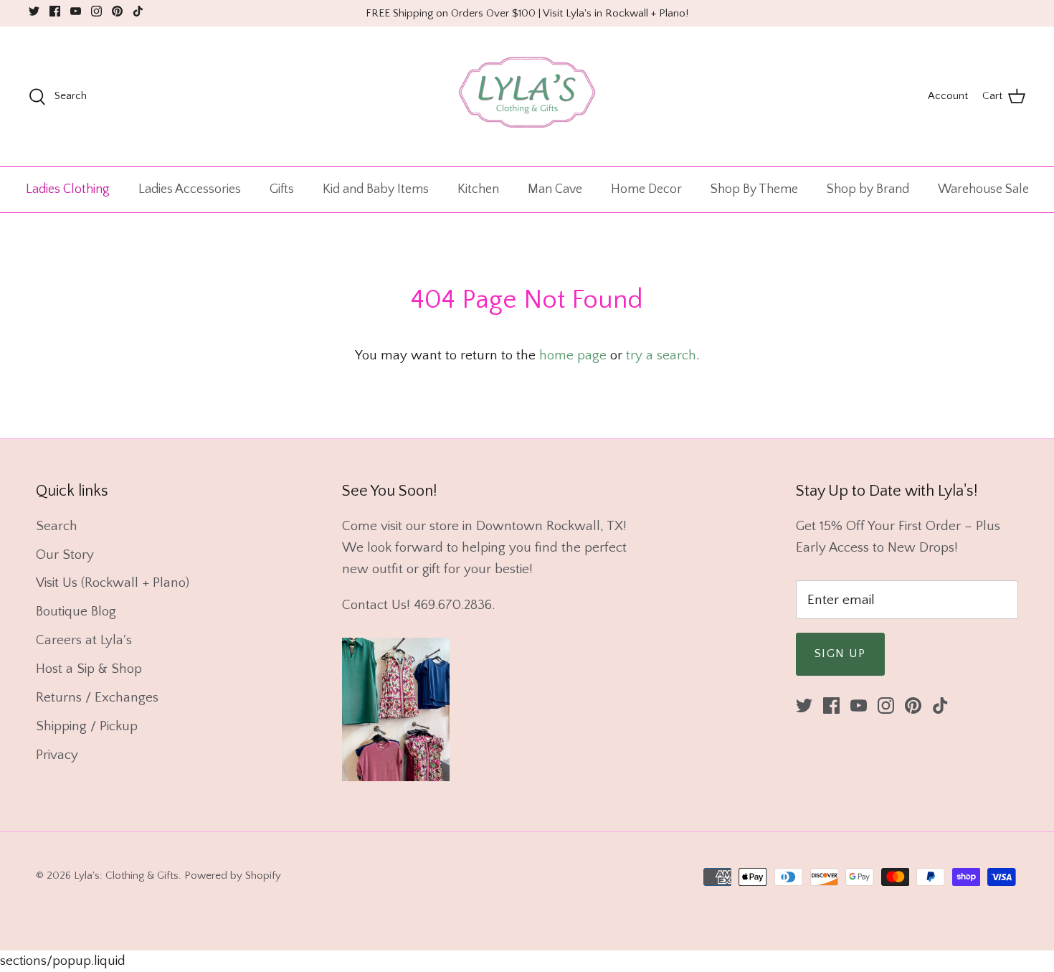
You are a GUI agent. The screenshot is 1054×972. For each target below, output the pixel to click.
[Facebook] (54, 11)
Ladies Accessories (189, 189)
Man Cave (555, 189)
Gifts (282, 189)
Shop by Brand (868, 189)
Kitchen (478, 189)
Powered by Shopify (232, 875)
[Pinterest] (117, 11)
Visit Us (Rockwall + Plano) (112, 582)
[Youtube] (75, 11)
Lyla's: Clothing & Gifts (126, 875)
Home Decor (646, 189)
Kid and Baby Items (376, 189)
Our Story (65, 554)
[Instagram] (96, 11)
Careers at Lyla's (84, 640)
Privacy (57, 755)
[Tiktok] (138, 11)
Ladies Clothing (68, 189)
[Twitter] (34, 11)
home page (573, 355)
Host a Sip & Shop (89, 668)
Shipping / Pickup (87, 726)
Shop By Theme (754, 189)
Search (56, 526)
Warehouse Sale (983, 189)
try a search (661, 355)
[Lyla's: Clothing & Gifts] (527, 96)
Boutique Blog (76, 611)
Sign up (840, 653)
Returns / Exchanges (97, 697)
